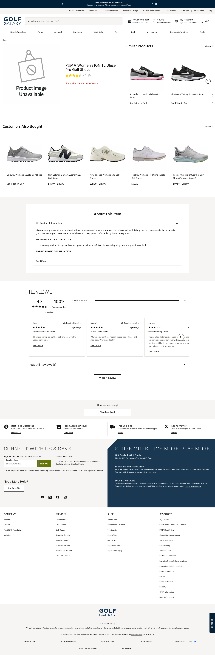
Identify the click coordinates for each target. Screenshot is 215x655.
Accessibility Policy (68, 641)
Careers (7, 525)
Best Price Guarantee (167, 556)
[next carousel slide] (152, 4)
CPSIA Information (166, 592)
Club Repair (60, 530)
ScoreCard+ (94, 11)
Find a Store (171, 11)
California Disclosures (88, 648)
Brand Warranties (166, 582)
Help (210, 11)
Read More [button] (41, 261)
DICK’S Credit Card (76, 11)
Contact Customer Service (169, 535)
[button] (208, 81)
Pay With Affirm (114, 545)
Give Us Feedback (166, 597)
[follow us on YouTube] (42, 497)
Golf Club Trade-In (63, 556)
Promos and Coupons (116, 525)
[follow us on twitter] (50, 497)
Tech (133, 32)
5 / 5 (184, 300)
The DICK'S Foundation (13, 530)
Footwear (77, 32)
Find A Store (112, 535)
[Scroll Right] (181, 337)
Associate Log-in (107, 641)
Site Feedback (127, 648)
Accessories (152, 32)
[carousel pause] (156, 4)
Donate (174, 432)
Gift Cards (185, 11)
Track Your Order (166, 540)
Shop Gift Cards (146, 458)
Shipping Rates (165, 550)
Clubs (40, 32)
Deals (202, 32)
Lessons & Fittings (130, 11)
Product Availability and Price (171, 566)
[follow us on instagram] (65, 497)
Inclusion (7, 535)
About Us (7, 520)
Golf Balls (98, 32)
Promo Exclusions (166, 571)
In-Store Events (62, 540)
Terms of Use (29, 641)
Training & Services (179, 32)
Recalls (162, 576)
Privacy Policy (146, 641)
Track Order (199, 11)
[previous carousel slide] (63, 4)
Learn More (16, 432)
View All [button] (208, 46)
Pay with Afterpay (115, 550)
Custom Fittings (62, 520)
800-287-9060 (136, 634)
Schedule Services (111, 11)
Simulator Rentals (63, 535)
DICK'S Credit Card (166, 530)
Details (120, 432)
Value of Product (80, 300)
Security (162, 587)
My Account (164, 520)
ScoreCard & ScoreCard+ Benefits (172, 525)
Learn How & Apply (193, 486)
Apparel (58, 32)
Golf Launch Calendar (152, 11)
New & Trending (18, 32)
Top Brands (112, 530)
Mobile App (112, 520)
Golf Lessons (61, 525)
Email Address (12, 460)
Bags (117, 32)
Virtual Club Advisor (64, 550)
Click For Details (77, 464)
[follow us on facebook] (57, 497)
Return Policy (164, 545)
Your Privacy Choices (183, 641)
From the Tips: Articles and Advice (173, 561)
